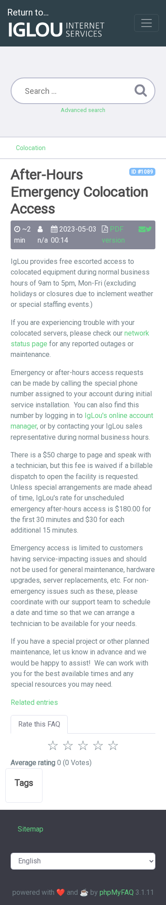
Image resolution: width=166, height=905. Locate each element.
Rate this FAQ (39, 724)
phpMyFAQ (117, 892)
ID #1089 (142, 172)
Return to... (28, 12)
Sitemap (30, 829)
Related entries (34, 702)
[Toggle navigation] (146, 23)
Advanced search (83, 110)
